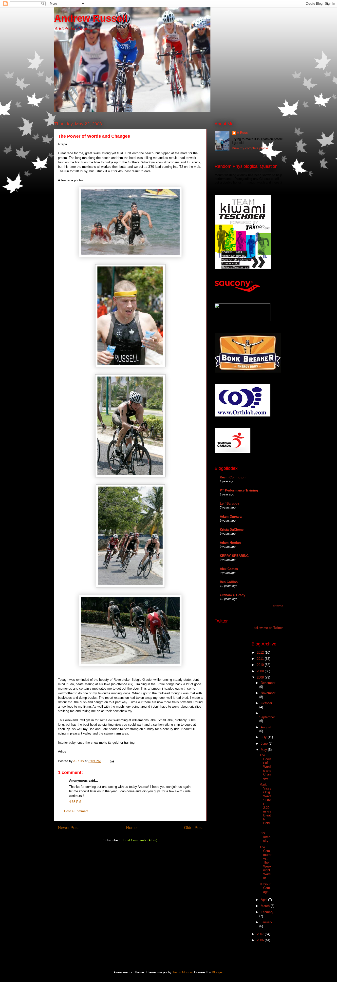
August (266, 727)
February (267, 912)
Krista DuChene (231, 529)
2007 (261, 934)
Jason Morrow (182, 972)
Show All (278, 605)
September (267, 717)
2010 (261, 665)
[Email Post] (111, 761)
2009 (261, 671)
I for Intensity (265, 837)
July (264, 737)
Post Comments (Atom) (140, 840)
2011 (261, 659)
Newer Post (68, 828)
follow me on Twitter (268, 628)
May (264, 750)
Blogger (217, 972)
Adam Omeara (231, 516)
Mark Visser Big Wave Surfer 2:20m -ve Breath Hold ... (265, 806)
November (268, 693)
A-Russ (242, 132)
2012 (261, 652)
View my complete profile (250, 148)
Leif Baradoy (229, 503)
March (266, 906)
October (266, 703)
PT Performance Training (239, 490)
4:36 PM (75, 802)
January (266, 922)
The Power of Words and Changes (265, 766)
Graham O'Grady (232, 595)
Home (131, 828)
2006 (261, 940)
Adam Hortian (230, 543)
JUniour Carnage (265, 888)
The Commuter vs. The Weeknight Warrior (265, 862)
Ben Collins (229, 582)
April (264, 900)
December (268, 683)
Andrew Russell (91, 18)
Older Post (193, 828)
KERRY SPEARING (234, 556)
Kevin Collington (232, 477)
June (265, 743)
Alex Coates (229, 569)
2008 (261, 677)
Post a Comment (76, 811)
